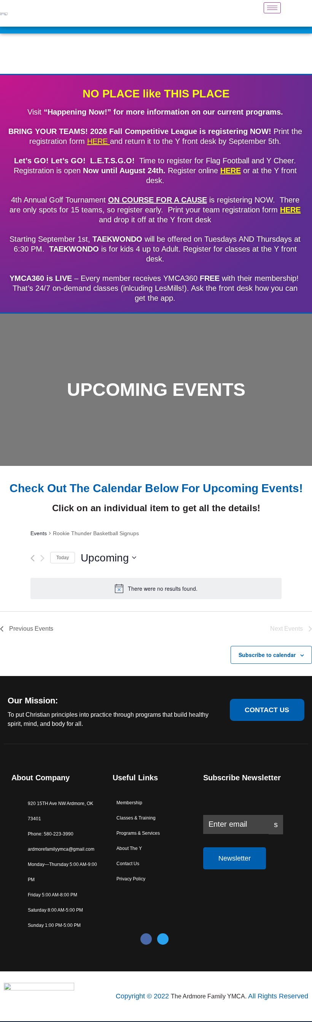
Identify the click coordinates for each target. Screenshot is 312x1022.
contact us (267, 710)
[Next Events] (42, 558)
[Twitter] (163, 939)
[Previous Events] (32, 558)
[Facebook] (146, 939)
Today (62, 557)
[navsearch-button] (294, 13)
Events (38, 533)
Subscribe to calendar (267, 654)
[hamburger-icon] (272, 7)
